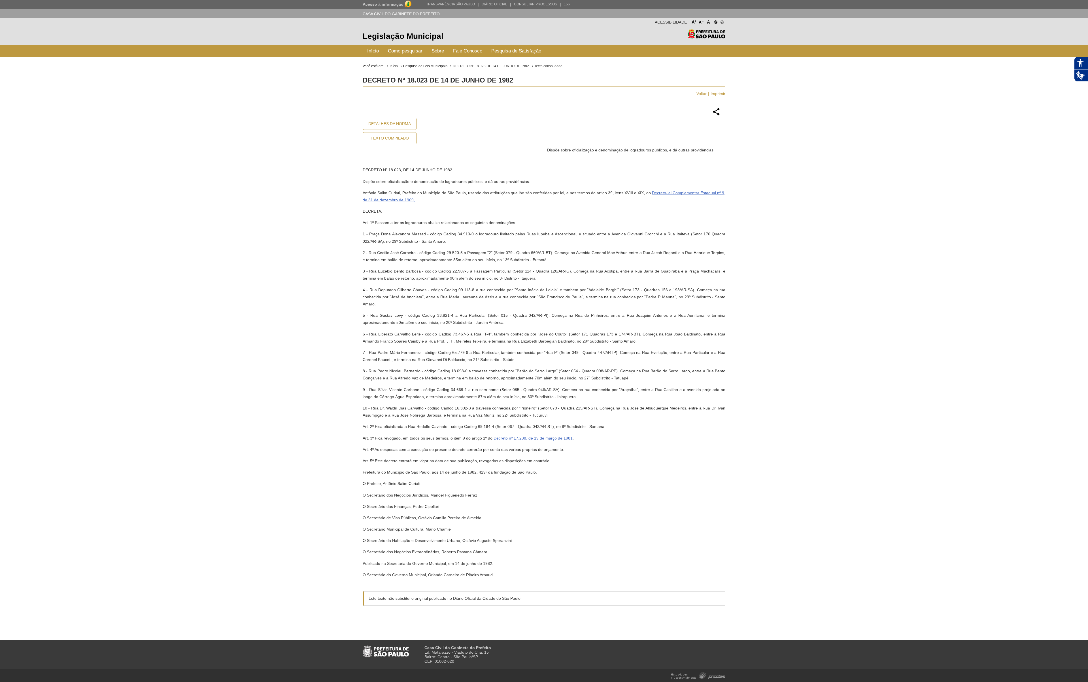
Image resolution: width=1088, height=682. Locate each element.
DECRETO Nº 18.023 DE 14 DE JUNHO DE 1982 (491, 66)
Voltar (701, 93)
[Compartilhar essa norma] (716, 114)
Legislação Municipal (403, 36)
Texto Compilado (390, 138)
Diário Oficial (494, 4)
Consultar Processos (535, 4)
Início (373, 51)
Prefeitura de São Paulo (706, 37)
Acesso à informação (383, 4)
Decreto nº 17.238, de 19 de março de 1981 (533, 438)
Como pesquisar (405, 51)
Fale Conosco (467, 51)
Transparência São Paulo (450, 4)
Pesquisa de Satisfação (516, 51)
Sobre (438, 51)
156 (567, 4)
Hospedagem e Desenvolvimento (698, 675)
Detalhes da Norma (389, 123)
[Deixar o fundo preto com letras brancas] (715, 21)
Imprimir (718, 93)
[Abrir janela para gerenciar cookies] (721, 21)
